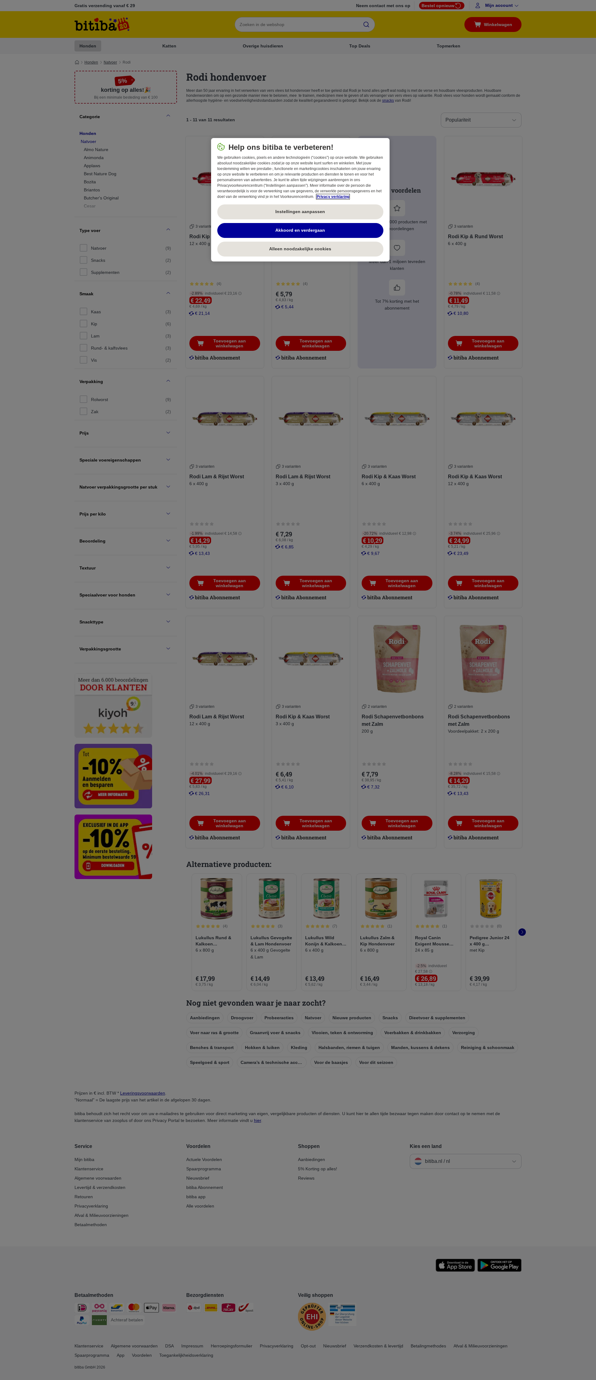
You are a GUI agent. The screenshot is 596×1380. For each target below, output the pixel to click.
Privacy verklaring (333, 196)
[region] (300, 199)
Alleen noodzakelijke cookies (300, 248)
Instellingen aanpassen (300, 211)
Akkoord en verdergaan (300, 230)
